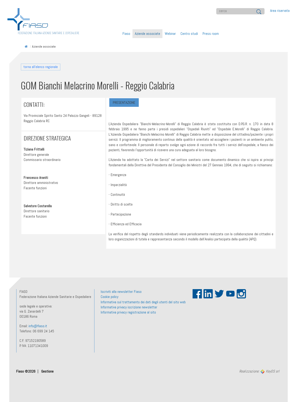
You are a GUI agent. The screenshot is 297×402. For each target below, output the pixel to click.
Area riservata (280, 10)
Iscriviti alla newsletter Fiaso (121, 291)
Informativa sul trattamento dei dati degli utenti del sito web (143, 302)
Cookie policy (109, 296)
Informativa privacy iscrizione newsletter (129, 307)
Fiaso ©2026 (26, 371)
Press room (211, 33)
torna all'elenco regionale (40, 66)
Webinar (170, 33)
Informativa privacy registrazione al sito (128, 312)
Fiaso (126, 33)
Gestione (47, 371)
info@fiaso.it (38, 326)
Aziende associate (147, 33)
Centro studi (189, 33)
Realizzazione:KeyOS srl (259, 371)
